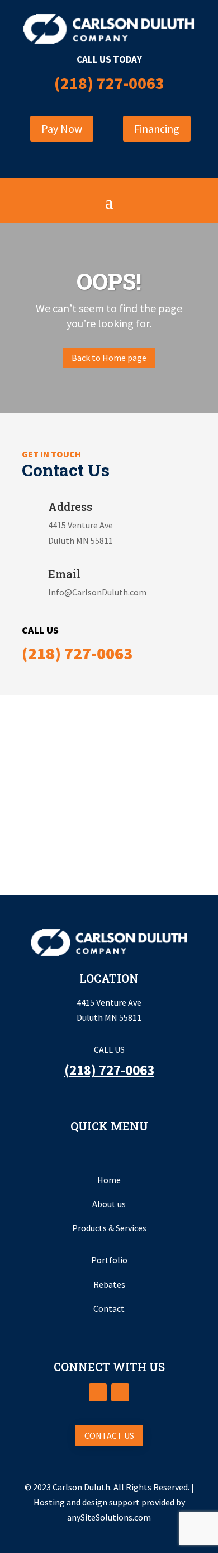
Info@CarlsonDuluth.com (97, 592)
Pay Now (61, 128)
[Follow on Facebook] (98, 1392)
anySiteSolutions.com (109, 1517)
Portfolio (109, 1259)
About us (109, 1203)
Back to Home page (109, 357)
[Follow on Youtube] (120, 1392)
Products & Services (109, 1227)
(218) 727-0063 (109, 82)
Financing (156, 128)
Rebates (109, 1284)
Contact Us (109, 1435)
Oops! (109, 282)
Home (109, 1179)
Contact (109, 1308)
